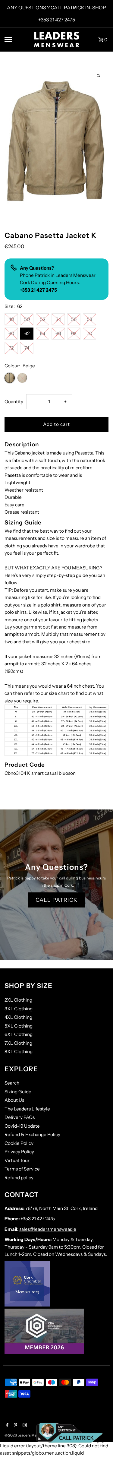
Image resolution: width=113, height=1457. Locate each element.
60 (11, 333)
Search (12, 1083)
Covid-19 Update (22, 1126)
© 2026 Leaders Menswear (27, 1435)
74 (26, 348)
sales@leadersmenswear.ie (47, 1229)
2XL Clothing (18, 1000)
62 (27, 333)
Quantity (14, 401)
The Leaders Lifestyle (27, 1109)
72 (11, 348)
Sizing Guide (18, 1091)
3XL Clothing (19, 1009)
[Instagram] (24, 1426)
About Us (14, 1100)
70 (89, 333)
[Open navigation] (17, 39)
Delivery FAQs (20, 1117)
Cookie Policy (19, 1143)
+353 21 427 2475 (56, 20)
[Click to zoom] (98, 76)
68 (74, 333)
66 (58, 333)
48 (11, 319)
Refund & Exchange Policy (32, 1134)
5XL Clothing (19, 1026)
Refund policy (19, 1177)
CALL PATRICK (56, 900)
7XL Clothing (18, 1043)
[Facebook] (6, 1426)
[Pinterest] (14, 1426)
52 (42, 319)
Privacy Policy (19, 1152)
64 (42, 333)
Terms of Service (22, 1169)
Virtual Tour (17, 1160)
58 (89, 319)
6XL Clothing (19, 1034)
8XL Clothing (19, 1051)
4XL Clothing (18, 1017)
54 (58, 319)
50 (27, 319)
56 (74, 319)
